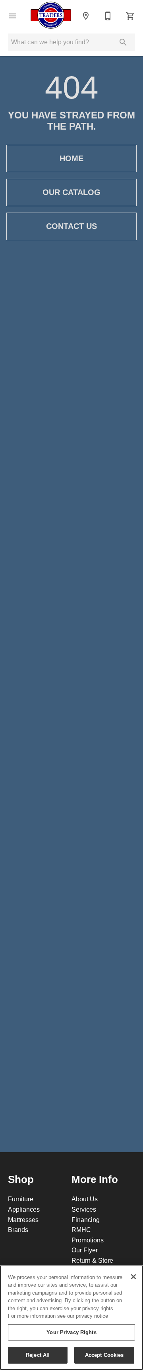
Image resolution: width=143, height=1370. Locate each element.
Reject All (38, 1355)
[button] (12, 16)
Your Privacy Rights (71, 1332)
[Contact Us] (108, 16)
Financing (86, 1219)
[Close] (133, 1276)
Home (71, 158)
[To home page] (51, 15)
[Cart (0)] (130, 16)
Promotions (88, 1240)
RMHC (81, 1229)
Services (84, 1209)
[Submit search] (123, 42)
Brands (18, 1229)
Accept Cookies (104, 1355)
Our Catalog (71, 192)
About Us (85, 1198)
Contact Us (71, 226)
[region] (71, 1318)
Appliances (24, 1209)
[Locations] (85, 16)
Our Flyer (85, 1250)
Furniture (20, 1198)
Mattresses (23, 1219)
